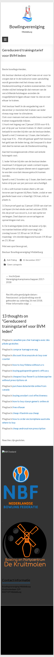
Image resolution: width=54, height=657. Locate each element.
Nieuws (15, 615)
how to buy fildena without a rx (28, 364)
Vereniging (25, 615)
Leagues (20, 620)
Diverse (46, 640)
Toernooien (10, 632)
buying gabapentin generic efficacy (31, 370)
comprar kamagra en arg (25, 349)
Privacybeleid (9, 620)
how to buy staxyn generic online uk (31, 401)
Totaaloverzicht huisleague (31, 626)
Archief (23, 652)
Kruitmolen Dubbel (14, 635)
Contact (31, 652)
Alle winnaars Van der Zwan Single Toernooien (31, 646)
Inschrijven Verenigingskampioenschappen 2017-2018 (25, 279)
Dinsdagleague (29, 623)
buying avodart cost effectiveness (30, 395)
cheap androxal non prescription (29, 428)
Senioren (35, 637)
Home (7, 615)
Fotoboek (46, 649)
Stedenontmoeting (33, 640)
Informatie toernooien (26, 632)
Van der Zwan (42, 632)
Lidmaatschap (13, 617)
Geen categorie (14, 264)
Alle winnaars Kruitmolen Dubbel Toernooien (22, 649)
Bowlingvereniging (27, 26)
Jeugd (43, 637)
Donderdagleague (11, 626)
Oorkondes (20, 643)
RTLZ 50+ (42, 629)
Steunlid (24, 617)
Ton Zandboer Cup (16, 640)
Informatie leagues (33, 620)
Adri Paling (12, 260)
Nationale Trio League (28, 629)
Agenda (32, 617)
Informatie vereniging (40, 615)
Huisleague (16, 623)
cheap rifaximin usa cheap (26, 413)
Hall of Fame (9, 643)
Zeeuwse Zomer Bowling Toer (36, 635)
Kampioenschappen (11, 637)
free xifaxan (19, 407)
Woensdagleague (44, 623)
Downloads (41, 617)
